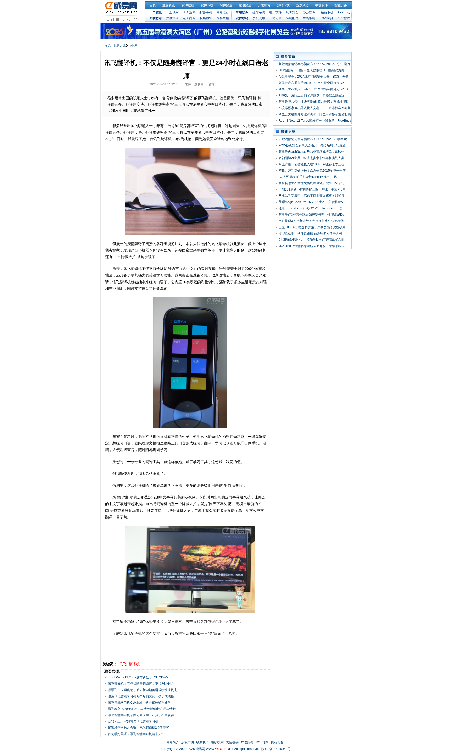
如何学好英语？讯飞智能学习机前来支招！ (138, 734)
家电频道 (245, 5)
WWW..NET (219, 749)
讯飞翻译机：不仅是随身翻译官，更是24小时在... (142, 684)
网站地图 (277, 742)
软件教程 (188, 5)
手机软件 (321, 5)
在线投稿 (217, 742)
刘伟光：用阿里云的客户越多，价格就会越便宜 (311, 95)
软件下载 (207, 5)
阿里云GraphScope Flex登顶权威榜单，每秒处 (311, 152)
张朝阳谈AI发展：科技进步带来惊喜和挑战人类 (311, 158)
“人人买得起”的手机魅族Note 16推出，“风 (308, 177)
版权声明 (187, 742)
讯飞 (123, 664)
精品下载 (327, 12)
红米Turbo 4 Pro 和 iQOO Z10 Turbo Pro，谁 (310, 208)
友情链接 (232, 742)
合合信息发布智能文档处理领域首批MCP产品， (312, 183)
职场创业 (206, 18)
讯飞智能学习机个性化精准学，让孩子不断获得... (142, 715)
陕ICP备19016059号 (276, 749)
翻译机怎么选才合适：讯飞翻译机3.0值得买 (138, 728)
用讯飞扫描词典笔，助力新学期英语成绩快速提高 (142, 690)
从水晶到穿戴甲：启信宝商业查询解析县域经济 (311, 196)
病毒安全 (292, 12)
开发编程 (264, 5)
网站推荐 (222, 12)
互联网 (174, 12)
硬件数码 (242, 18)
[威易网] (122, 11)
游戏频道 (302, 5)
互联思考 (155, 18)
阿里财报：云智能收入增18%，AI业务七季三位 (311, 164)
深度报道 (172, 18)
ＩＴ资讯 (155, 12)
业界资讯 (168, 5)
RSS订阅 (262, 742)
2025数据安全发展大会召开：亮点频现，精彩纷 (312, 145)
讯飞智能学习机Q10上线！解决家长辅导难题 (139, 702)
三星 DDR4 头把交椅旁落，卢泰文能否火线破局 (312, 227)
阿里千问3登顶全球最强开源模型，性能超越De (311, 214)
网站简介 (172, 742)
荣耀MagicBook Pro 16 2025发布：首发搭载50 (312, 202)
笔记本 (277, 18)
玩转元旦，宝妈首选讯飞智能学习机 (133, 721)
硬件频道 (226, 5)
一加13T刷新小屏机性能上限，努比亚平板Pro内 (312, 189)
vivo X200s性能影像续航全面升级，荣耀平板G (311, 246)
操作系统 (258, 12)
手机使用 (258, 18)
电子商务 (189, 18)
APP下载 (343, 12)
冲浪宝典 (327, 18)
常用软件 (242, 12)
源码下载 (283, 5)
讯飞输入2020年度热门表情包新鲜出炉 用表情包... (143, 709)
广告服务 (247, 742)
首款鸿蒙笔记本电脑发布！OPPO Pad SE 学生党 (313, 139)
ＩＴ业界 (189, 12)
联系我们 (202, 742)
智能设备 (340, 5)
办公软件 (309, 12)
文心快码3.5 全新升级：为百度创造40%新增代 (311, 221)
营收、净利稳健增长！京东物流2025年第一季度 (312, 170)
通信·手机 (205, 12)
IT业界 (132, 46)
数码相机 (309, 18)
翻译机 (134, 664)
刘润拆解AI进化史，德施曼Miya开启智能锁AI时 (311, 240)
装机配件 (292, 18)
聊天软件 (275, 12)
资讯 (107, 46)
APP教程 (343, 18)
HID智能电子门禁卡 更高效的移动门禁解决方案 (311, 70)
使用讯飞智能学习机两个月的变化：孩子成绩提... (142, 696)
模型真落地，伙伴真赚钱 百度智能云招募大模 (310, 233)
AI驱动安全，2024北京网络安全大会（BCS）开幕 (314, 76)
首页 (153, 5)
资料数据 (222, 18)
